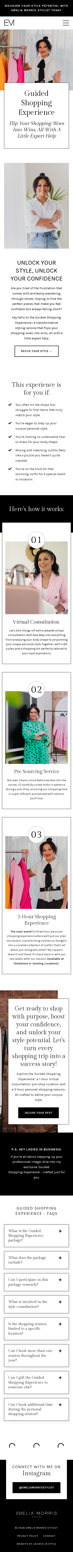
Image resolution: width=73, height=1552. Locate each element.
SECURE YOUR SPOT (38, 1112)
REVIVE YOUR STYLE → (36, 351)
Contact (49, 1536)
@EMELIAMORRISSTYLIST (36, 1487)
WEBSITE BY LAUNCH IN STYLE (36, 1543)
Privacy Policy (27, 1536)
